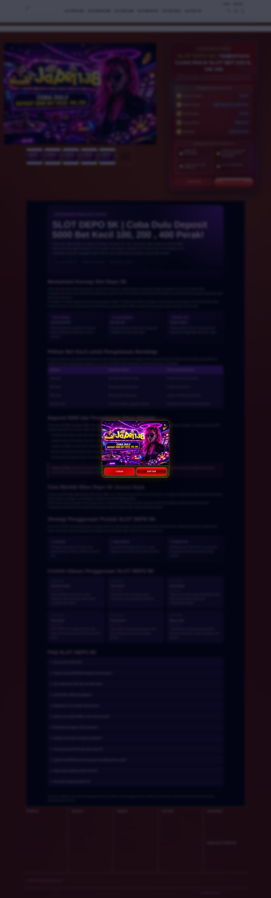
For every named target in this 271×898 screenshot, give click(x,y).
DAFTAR (151, 471)
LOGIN (119, 471)
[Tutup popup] (164, 425)
